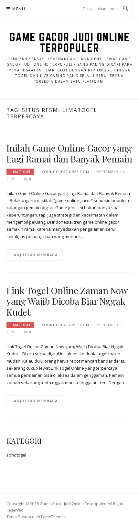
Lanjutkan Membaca (35, 254)
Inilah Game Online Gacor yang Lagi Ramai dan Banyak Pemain (69, 153)
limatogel (20, 172)
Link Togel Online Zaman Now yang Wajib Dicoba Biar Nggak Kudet (67, 301)
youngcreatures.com (65, 172)
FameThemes (53, 517)
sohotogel (16, 455)
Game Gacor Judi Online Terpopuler (69, 42)
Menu (18, 9)
